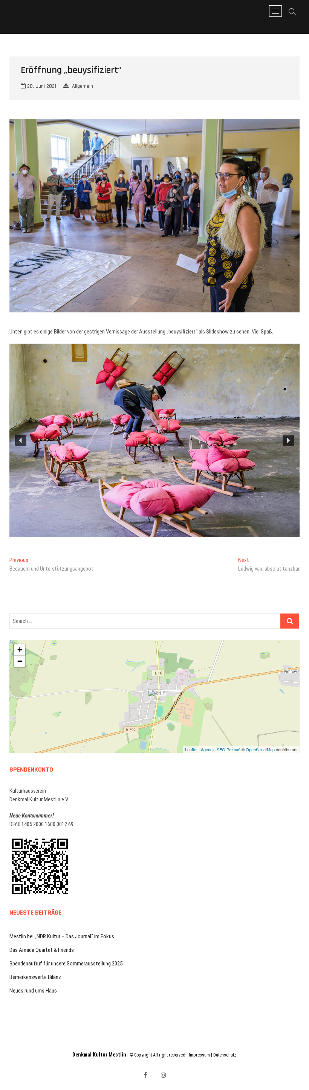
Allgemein (82, 86)
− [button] (19, 661)
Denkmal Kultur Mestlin (99, 1055)
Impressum (199, 1055)
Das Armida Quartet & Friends (41, 950)
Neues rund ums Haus (33, 990)
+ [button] (19, 650)
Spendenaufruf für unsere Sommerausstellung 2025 (65, 963)
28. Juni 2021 (41, 86)
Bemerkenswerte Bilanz (35, 977)
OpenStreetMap (260, 749)
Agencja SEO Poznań (220, 749)
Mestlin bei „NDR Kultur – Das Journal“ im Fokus (61, 936)
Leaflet (191, 749)
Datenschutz (224, 1055)
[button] (20, 440)
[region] (154, 440)
